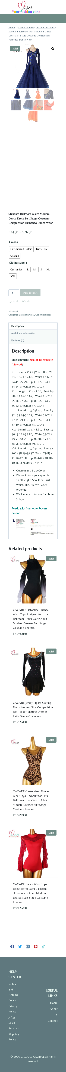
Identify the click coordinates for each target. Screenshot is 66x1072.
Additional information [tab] (23, 333)
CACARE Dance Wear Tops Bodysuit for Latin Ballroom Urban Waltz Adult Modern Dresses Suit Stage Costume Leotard (30, 893)
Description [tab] (17, 325)
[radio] (21, 249)
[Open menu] (54, 7)
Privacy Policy (12, 1008)
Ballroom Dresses (26, 315)
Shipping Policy (13, 1036)
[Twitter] (20, 946)
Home (54, 1003)
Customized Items (43, 315)
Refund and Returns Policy (13, 992)
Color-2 (13, 242)
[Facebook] (12, 946)
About (54, 1008)
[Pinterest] (36, 946)
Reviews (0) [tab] (17, 340)
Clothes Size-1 (18, 262)
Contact (53, 1020)
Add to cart (30, 292)
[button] (53, 49)
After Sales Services (13, 1023)
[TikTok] (43, 946)
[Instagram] (28, 946)
